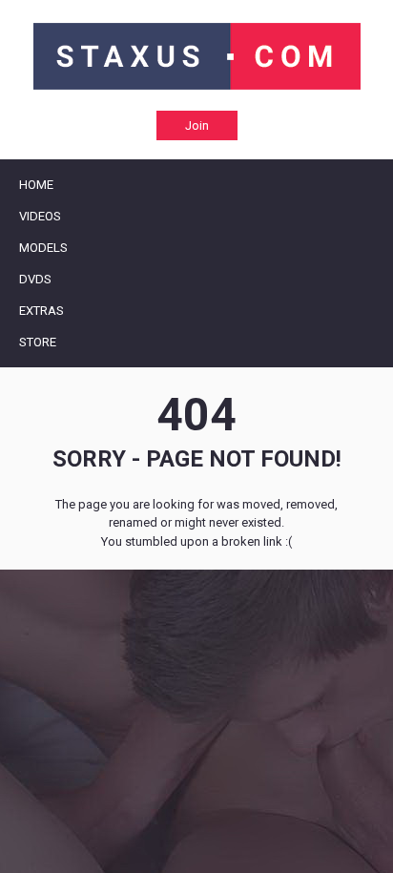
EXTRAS (41, 310)
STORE (37, 342)
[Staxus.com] (197, 56)
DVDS (35, 279)
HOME (36, 184)
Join (197, 125)
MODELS (43, 247)
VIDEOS (40, 216)
